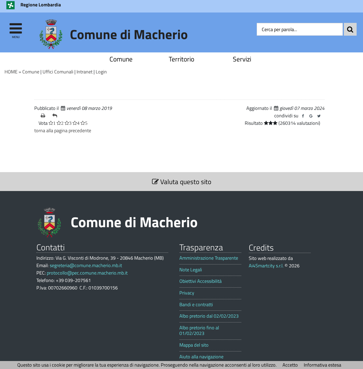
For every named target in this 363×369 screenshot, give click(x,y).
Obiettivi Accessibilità (200, 281)
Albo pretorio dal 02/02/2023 (209, 316)
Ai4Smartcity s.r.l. (266, 265)
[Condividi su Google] (311, 116)
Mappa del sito (194, 345)
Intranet (84, 71)
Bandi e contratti (196, 305)
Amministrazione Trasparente (208, 258)
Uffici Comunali (58, 71)
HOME (11, 71)
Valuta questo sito (185, 181)
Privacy (186, 293)
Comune (121, 59)
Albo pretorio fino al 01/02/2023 (199, 330)
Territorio (181, 59)
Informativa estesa (322, 364)
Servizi (242, 59)
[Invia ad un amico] (56, 115)
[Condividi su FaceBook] (303, 116)
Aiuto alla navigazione (201, 357)
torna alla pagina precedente (62, 130)
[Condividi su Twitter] (319, 116)
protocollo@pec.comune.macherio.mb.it (87, 272)
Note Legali (190, 270)
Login (101, 71)
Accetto (290, 364)
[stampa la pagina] (44, 115)
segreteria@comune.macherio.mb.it (86, 265)
